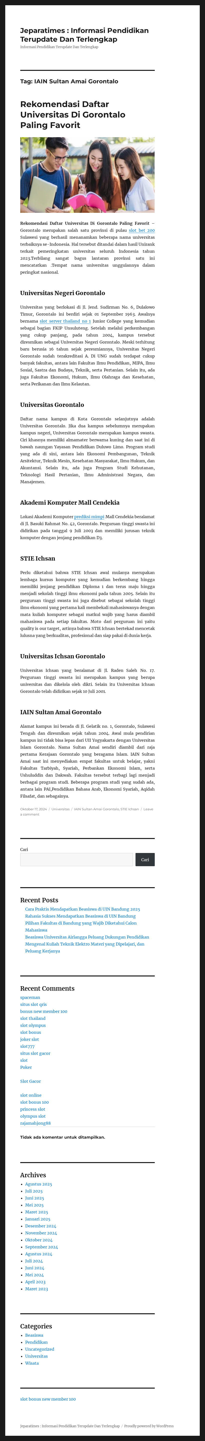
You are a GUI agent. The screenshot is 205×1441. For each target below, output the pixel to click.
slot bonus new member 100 (48, 1399)
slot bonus (30, 1032)
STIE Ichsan (129, 809)
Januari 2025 (37, 1218)
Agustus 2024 (38, 1253)
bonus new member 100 (43, 1011)
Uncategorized (39, 1349)
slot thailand (33, 1018)
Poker (26, 1067)
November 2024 (41, 1232)
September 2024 (41, 1246)
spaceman (30, 997)
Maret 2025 (36, 1211)
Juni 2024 (34, 1267)
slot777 (27, 1046)
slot (24, 1060)
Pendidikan (36, 1342)
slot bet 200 (142, 230)
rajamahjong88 (35, 1123)
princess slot (32, 1109)
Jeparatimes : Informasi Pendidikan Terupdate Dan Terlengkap (84, 34)
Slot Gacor (30, 1081)
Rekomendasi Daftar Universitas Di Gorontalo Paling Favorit (73, 114)
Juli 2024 (34, 1260)
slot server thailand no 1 (65, 321)
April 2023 (35, 1281)
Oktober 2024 (38, 1239)
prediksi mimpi (89, 516)
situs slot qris (33, 1004)
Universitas (61, 809)
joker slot (29, 1039)
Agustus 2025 (38, 1184)
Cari (24, 849)
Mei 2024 (34, 1274)
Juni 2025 (34, 1198)
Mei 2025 (34, 1204)
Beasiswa (34, 1335)
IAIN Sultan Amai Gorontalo (96, 809)
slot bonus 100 (34, 1102)
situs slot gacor (35, 1053)
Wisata (32, 1363)
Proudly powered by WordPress (149, 1426)
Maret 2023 (36, 1288)
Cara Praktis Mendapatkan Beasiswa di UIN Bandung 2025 (82, 909)
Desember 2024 (40, 1225)
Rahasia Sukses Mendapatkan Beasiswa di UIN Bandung (80, 916)
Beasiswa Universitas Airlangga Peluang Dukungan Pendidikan (87, 937)
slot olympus (33, 1025)
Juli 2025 (34, 1191)
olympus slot (33, 1116)
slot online (31, 1095)
